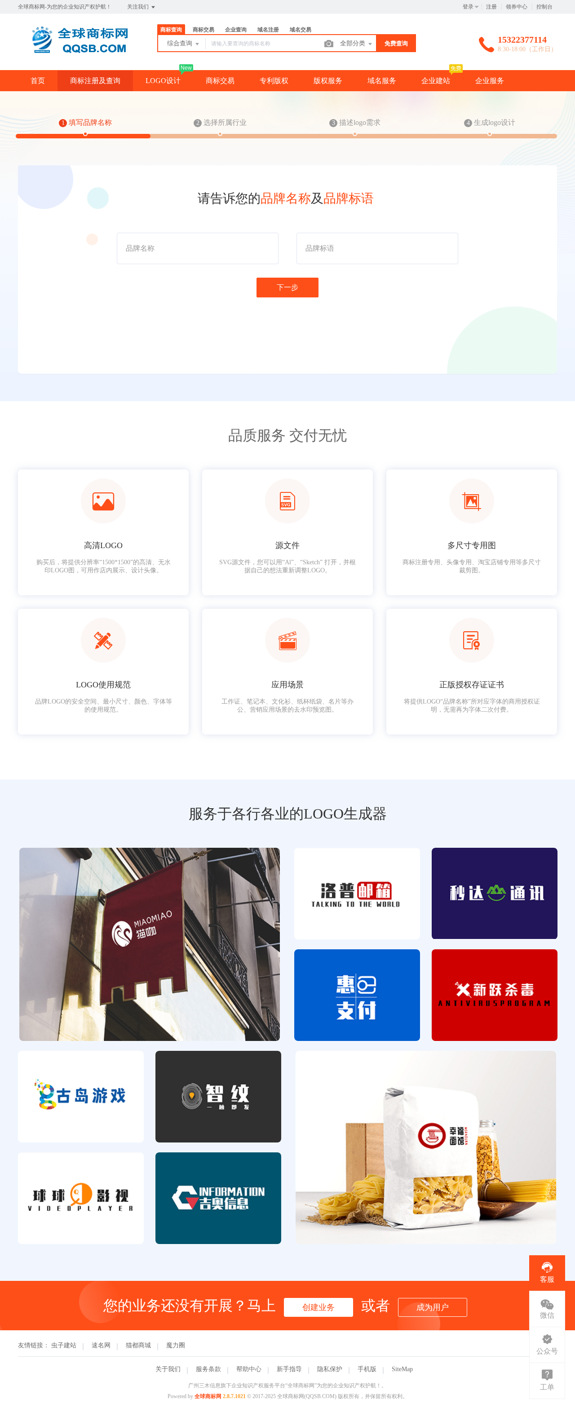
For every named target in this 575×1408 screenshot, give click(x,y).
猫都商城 (138, 1345)
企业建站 (435, 80)
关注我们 (138, 7)
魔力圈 (175, 1345)
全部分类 (353, 43)
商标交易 (220, 80)
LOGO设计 (163, 80)
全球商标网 (208, 1396)
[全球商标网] (76, 51)
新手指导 (289, 1369)
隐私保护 (329, 1369)
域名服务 (381, 80)
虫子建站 (63, 1345)
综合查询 (180, 43)
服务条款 (208, 1369)
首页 (38, 80)
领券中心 (516, 7)
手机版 (367, 1369)
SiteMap (402, 1369)
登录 (468, 7)
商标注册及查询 (95, 80)
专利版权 (274, 80)
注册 (491, 7)
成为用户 (432, 1307)
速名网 (101, 1345)
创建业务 (318, 1307)
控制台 (544, 7)
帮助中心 (248, 1369)
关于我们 (168, 1369)
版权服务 (328, 80)
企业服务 (489, 80)
